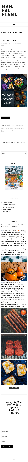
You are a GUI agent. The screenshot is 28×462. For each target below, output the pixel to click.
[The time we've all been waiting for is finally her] (14, 346)
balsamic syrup (10, 125)
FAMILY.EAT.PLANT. (7, 211)
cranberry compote (5, 128)
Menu (15, 123)
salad (23, 130)
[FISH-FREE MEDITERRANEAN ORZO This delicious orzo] (14, 294)
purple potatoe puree (10, 130)
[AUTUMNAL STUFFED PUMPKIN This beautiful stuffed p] (14, 268)
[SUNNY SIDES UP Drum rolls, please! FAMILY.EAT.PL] (14, 372)
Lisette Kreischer (16, 457)
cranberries (22, 127)
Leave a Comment (5, 45)
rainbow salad (18, 130)
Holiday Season (10, 123)
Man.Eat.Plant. (14, 10)
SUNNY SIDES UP (7, 209)
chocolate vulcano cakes (6, 127)
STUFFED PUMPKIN (7, 202)
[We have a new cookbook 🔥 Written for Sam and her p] (14, 242)
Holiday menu (13, 128)
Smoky (2, 131)
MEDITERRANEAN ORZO (9, 204)
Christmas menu (15, 127)
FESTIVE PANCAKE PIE (8, 207)
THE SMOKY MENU (9, 41)
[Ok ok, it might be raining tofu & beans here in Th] (14, 320)
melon (17, 128)
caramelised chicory (19, 125)
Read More (6, 117)
